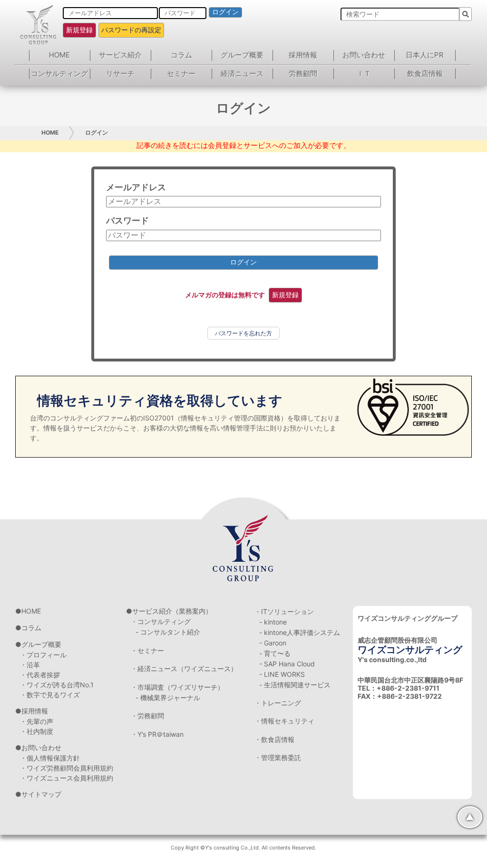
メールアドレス (136, 187)
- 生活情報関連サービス (295, 685)
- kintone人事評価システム (299, 632)
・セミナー (147, 650)
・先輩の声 (36, 721)
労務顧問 (303, 73)
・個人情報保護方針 (50, 758)
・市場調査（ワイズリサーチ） (177, 687)
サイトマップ (41, 794)
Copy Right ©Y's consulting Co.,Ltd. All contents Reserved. (243, 847)
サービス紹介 (120, 54)
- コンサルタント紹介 (168, 632)
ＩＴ (364, 73)
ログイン (225, 12)
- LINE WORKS (282, 674)
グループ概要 (242, 54)
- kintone (273, 622)
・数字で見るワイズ (50, 695)
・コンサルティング (161, 621)
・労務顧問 (147, 716)
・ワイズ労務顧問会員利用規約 (66, 768)
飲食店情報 (425, 73)
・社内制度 (36, 731)
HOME (59, 54)
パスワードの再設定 (131, 30)
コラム (181, 54)
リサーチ (120, 73)
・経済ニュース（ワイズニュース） (184, 668)
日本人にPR (425, 54)
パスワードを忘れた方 (243, 333)
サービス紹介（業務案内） (172, 611)
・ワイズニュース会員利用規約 (66, 778)
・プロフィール (43, 655)
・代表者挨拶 (40, 675)
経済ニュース (242, 73)
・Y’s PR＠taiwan (157, 734)
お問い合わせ (363, 54)
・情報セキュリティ (284, 721)
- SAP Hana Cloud (287, 664)
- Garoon (272, 643)
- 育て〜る (275, 653)
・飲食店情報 (274, 739)
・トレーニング (277, 703)
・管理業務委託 (277, 757)
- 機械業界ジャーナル (168, 697)
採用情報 (303, 54)
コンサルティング (59, 73)
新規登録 (79, 30)
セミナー (181, 73)
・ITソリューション (284, 611)
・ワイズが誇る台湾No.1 (57, 685)
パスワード (127, 220)
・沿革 (30, 665)
